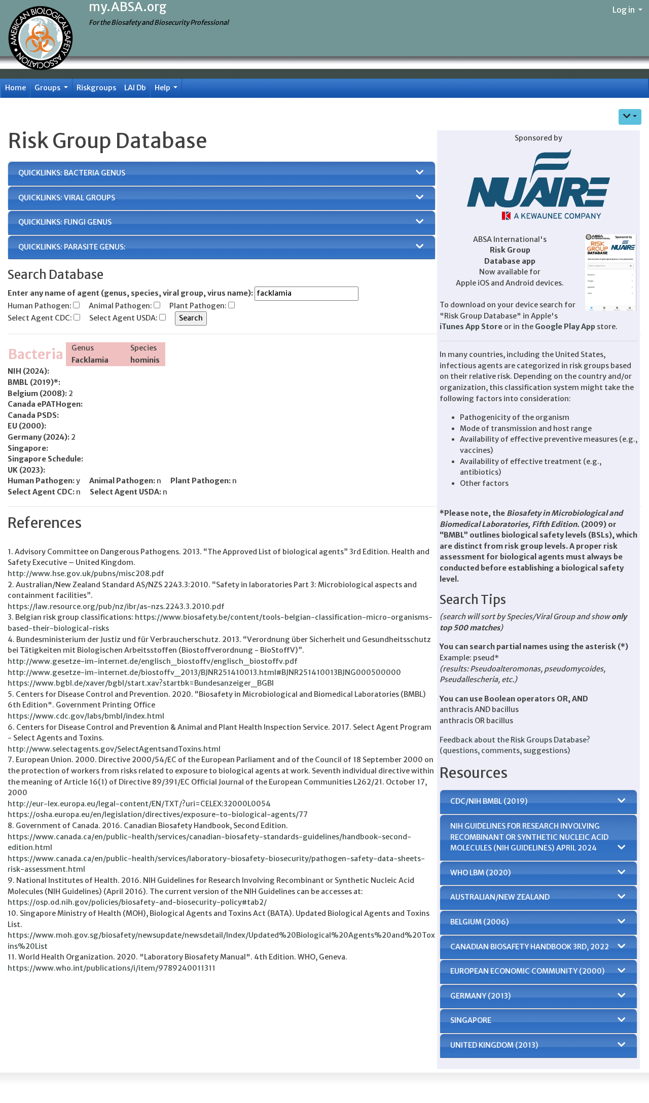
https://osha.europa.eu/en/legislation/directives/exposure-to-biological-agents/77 (158, 814)
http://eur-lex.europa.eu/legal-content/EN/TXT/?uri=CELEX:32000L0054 (139, 803)
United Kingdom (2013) (494, 1045)
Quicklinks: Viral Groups (66, 197)
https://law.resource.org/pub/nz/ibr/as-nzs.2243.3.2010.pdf (116, 606)
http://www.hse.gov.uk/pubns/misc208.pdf (86, 573)
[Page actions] (630, 117)
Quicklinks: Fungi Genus (65, 222)
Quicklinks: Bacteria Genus (71, 172)
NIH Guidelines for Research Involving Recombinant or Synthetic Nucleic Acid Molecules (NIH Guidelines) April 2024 (529, 837)
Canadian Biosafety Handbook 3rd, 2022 (529, 946)
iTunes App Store (471, 326)
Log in (624, 10)
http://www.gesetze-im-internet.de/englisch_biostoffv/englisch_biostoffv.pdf (153, 661)
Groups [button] (48, 87)
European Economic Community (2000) (527, 971)
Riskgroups (96, 87)
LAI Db (135, 87)
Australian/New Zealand (500, 897)
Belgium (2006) (479, 922)
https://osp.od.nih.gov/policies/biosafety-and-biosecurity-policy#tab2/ (137, 902)
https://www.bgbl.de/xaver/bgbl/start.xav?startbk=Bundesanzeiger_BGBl (141, 683)
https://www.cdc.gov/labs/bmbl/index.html (86, 716)
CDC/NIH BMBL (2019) (489, 801)
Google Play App (565, 326)
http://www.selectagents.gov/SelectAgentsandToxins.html (114, 749)
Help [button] (163, 87)
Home (15, 87)
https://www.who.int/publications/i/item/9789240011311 (111, 968)
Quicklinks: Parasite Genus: (72, 247)
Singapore (470, 1020)
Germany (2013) (480, 996)
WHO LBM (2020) (480, 872)
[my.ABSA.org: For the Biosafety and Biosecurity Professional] (40, 39)
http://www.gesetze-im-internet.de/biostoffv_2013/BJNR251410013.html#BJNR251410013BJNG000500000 (204, 672)
